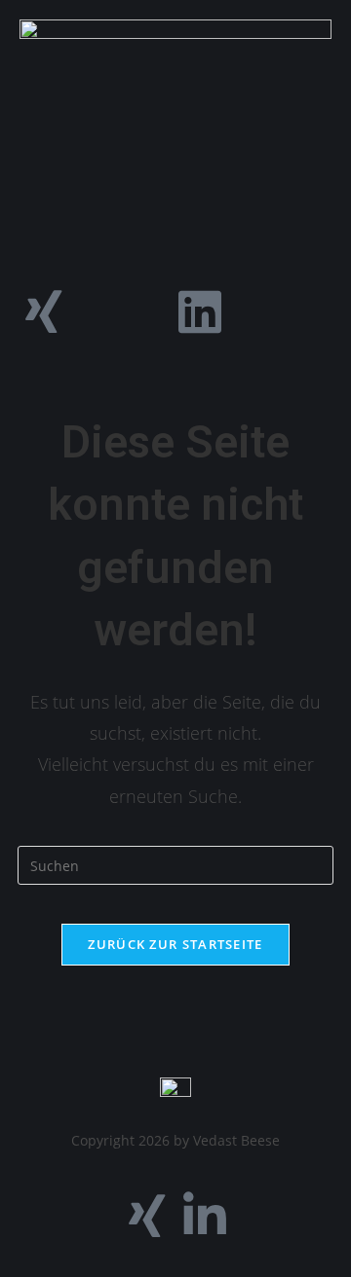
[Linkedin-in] (204, 1215)
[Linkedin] (200, 311)
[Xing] (44, 311)
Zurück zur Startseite (175, 944)
